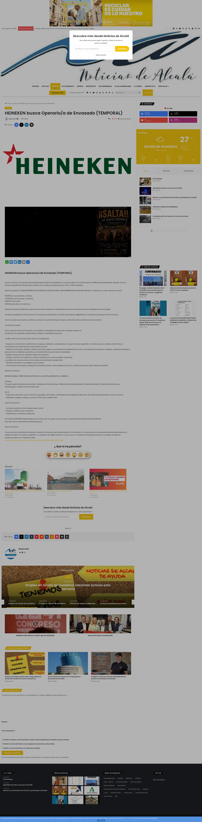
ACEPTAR (101, 820)
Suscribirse (122, 49)
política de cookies (128, 818)
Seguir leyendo (101, 55)
